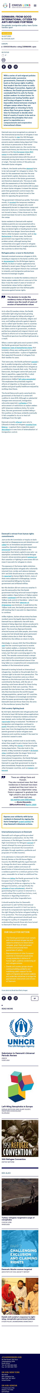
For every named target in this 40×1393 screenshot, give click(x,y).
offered (18, 422)
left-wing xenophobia (26, 379)
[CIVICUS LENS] (16, 5)
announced (6, 549)
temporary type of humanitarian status (17, 348)
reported (7, 576)
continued (12, 597)
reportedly (6, 722)
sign (18, 137)
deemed (29, 168)
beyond (5, 770)
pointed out (32, 557)
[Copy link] (16, 67)
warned (30, 843)
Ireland (30, 768)
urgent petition (25, 821)
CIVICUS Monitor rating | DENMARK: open (19, 47)
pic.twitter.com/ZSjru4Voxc (23, 800)
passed (34, 362)
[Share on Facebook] (4, 67)
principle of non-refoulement (13, 888)
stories (20, 746)
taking (12, 878)
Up (35, 998)
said (3, 645)
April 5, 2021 (31, 805)
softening (23, 403)
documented (9, 261)
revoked (12, 202)
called (4, 545)
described (6, 429)
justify (4, 727)
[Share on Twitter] (10, 67)
